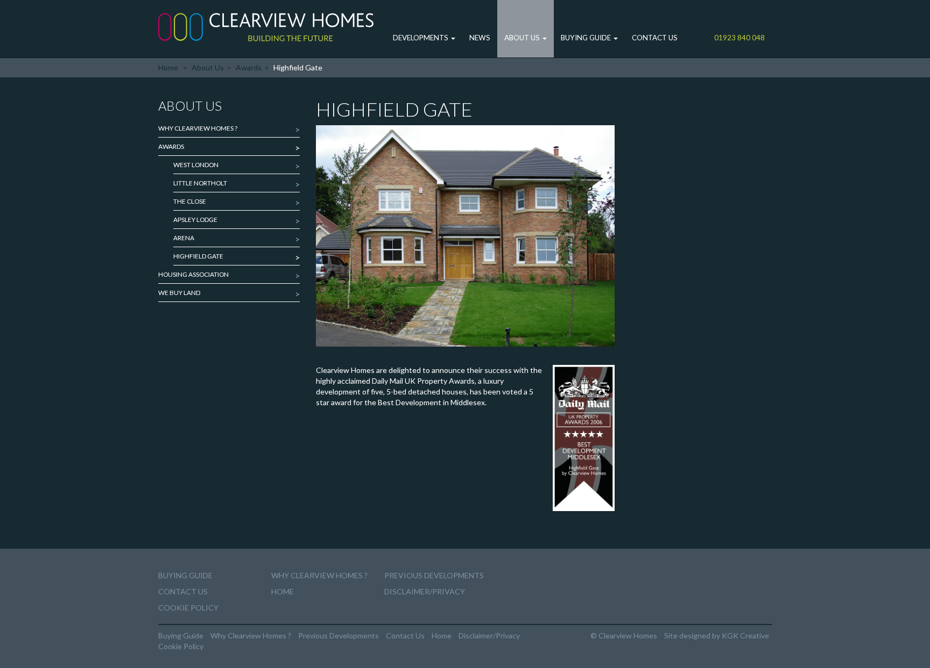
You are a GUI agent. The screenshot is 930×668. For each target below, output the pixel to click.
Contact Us (655, 37)
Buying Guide (586, 37)
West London (196, 165)
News (479, 37)
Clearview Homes (266, 27)
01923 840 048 (739, 37)
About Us (522, 37)
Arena (183, 238)
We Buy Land (179, 293)
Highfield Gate (198, 256)
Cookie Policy (188, 607)
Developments (421, 37)
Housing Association (193, 274)
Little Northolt (200, 183)
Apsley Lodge (195, 220)
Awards (249, 67)
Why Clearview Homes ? (197, 128)
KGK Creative (745, 635)
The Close (189, 201)
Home (168, 67)
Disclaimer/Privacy (424, 591)
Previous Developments (434, 575)
